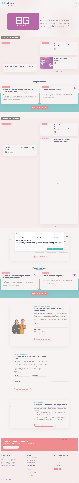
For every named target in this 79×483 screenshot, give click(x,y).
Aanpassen (39, 248)
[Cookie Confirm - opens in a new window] (59, 234)
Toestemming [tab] (23, 237)
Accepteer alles (55, 248)
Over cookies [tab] (39, 237)
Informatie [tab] (56, 237)
